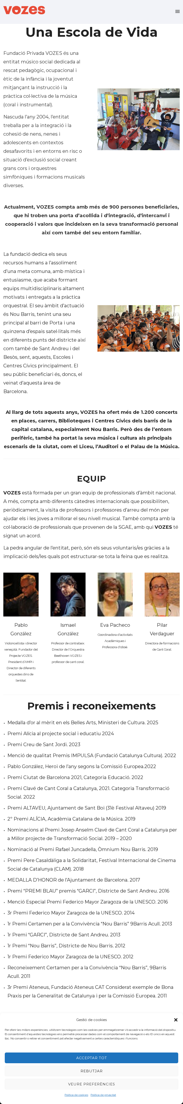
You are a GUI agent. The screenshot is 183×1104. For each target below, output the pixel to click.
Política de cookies (76, 1095)
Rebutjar (92, 1071)
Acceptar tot (91, 1058)
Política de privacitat (103, 1095)
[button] (175, 1019)
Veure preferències (91, 1084)
